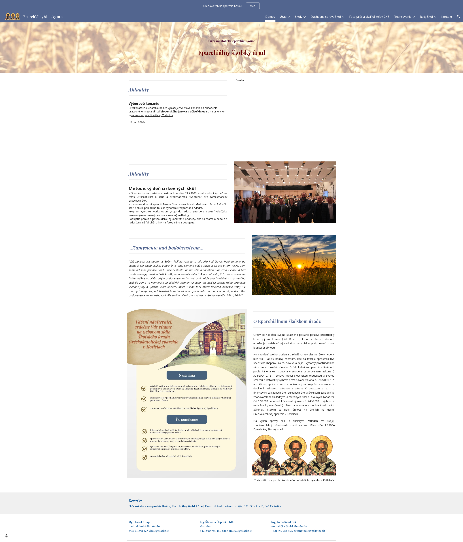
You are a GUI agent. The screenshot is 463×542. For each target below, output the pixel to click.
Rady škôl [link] (426, 17)
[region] (231, 6)
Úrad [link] (283, 17)
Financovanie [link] (402, 17)
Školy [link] (298, 17)
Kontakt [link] (446, 17)
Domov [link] (270, 17)
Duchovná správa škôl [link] (326, 17)
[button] (458, 16)
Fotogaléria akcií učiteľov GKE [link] (369, 17)
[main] (231, 41)
